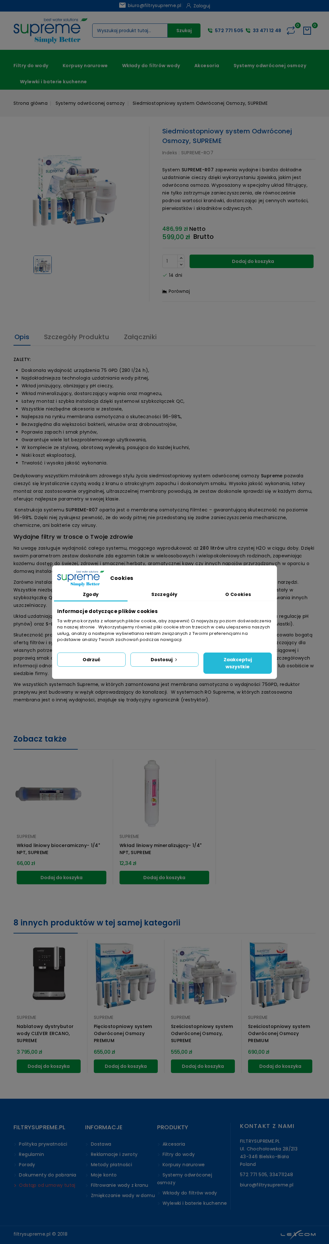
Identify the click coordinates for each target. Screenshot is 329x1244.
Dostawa (100, 1144)
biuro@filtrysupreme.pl (150, 5)
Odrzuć (91, 659)
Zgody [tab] (91, 594)
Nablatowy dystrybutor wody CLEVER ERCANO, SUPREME (45, 1033)
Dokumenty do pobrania (47, 1175)
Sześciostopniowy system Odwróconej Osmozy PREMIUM (279, 1033)
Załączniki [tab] (140, 336)
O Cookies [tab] (238, 594)
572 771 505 (229, 30)
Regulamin (31, 1154)
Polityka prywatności (42, 1144)
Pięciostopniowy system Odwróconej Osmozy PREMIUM (123, 1033)
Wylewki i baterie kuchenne (53, 81)
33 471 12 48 (267, 30)
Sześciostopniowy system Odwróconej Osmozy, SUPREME (202, 1033)
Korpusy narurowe (85, 65)
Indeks (169, 152)
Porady (26, 1164)
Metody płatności (110, 1164)
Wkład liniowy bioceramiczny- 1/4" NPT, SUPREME (58, 849)
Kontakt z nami (267, 1126)
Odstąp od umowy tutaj (47, 1185)
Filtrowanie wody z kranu (118, 1185)
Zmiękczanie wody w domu (122, 1195)
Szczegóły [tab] (164, 594)
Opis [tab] (22, 336)
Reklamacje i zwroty (113, 1154)
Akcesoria (206, 65)
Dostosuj (162, 659)
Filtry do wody (31, 65)
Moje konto (103, 1175)
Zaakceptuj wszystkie (238, 663)
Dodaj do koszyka (252, 261)
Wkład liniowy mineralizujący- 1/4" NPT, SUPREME (160, 849)
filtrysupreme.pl (31, 1234)
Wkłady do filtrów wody (151, 65)
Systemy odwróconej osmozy (270, 65)
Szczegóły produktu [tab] (76, 336)
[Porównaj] (290, 30)
